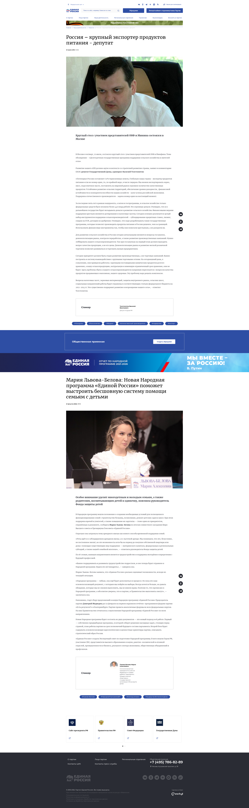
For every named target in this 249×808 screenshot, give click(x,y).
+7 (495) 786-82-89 (166, 762)
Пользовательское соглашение (77, 795)
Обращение (133, 11)
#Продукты (78, 323)
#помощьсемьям (133, 697)
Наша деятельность (101, 18)
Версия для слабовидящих (173, 4)
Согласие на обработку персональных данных (82, 801)
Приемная (143, 18)
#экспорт (171, 323)
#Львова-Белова (88, 697)
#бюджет (110, 323)
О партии (69, 18)
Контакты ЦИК (74, 764)
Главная (68, 28)
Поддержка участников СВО (124, 23)
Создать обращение (164, 342)
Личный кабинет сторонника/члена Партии (165, 11)
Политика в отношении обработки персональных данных (86, 799)
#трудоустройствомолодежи (157, 697)
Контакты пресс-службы (106, 764)
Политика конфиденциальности (77, 797)
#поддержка (156, 323)
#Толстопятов (94, 323)
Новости (91, 28)
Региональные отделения (123, 18)
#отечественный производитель (132, 323)
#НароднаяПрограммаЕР (110, 697)
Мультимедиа (157, 18)
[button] (122, 746)
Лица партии (83, 18)
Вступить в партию (175, 18)
